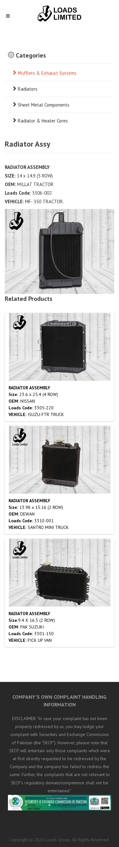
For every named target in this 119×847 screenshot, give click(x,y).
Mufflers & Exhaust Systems (47, 73)
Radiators (27, 89)
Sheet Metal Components (43, 105)
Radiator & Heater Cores (43, 121)
